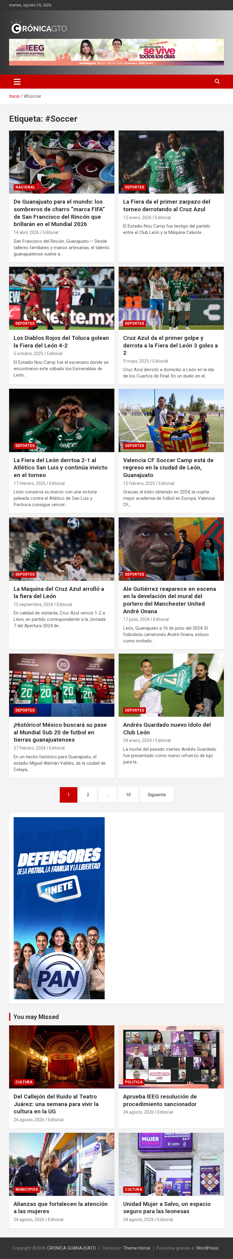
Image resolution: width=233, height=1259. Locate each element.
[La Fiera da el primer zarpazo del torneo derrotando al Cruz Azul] (171, 162)
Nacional (25, 187)
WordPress (207, 1248)
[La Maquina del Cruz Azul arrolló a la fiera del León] (62, 549)
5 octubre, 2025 (28, 353)
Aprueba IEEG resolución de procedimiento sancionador (160, 1100)
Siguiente (157, 794)
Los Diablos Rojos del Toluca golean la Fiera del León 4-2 (61, 341)
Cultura (23, 1082)
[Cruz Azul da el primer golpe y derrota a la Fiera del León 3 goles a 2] (171, 298)
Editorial (50, 232)
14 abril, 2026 (26, 232)
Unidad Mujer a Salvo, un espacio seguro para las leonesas (167, 1207)
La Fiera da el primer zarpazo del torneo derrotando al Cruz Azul (166, 205)
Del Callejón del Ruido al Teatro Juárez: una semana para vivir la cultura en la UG (56, 1104)
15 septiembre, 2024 (33, 604)
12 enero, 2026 (137, 217)
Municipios (26, 1189)
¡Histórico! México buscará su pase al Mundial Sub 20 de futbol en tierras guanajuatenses (60, 732)
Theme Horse (136, 1248)
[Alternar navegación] (17, 82)
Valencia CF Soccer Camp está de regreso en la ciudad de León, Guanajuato (168, 468)
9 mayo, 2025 (136, 361)
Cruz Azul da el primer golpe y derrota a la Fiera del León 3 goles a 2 (170, 345)
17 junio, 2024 (136, 619)
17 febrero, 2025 (30, 483)
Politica (134, 1082)
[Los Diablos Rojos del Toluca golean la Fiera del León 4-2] (62, 298)
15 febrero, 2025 (139, 483)
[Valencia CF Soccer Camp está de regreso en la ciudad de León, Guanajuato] (171, 420)
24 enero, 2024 (137, 740)
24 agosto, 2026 (29, 1119)
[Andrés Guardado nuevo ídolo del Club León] (171, 685)
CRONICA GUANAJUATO (71, 1248)
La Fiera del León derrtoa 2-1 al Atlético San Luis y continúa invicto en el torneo (60, 468)
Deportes (134, 187)
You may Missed (36, 1016)
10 (128, 794)
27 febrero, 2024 (30, 748)
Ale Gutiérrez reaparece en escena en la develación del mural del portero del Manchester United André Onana (169, 600)
